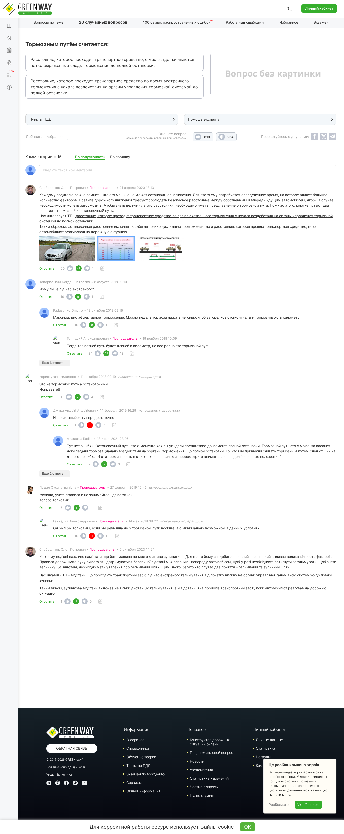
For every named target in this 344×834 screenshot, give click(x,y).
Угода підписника (59, 774)
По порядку (120, 157)
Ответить (46, 268)
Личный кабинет (319, 8)
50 (63, 268)
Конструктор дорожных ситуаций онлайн (210, 742)
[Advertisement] (181, 658)
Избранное (288, 22)
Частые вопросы (204, 787)
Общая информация (143, 791)
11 (62, 397)
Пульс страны (202, 795)
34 (90, 353)
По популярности (90, 157)
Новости (197, 761)
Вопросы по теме (48, 22)
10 (76, 325)
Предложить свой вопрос (211, 752)
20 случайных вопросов (103, 22)
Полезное (196, 729)
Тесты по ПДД (138, 765)
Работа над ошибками (245, 22)
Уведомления (201, 770)
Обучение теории (141, 757)
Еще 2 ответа (52, 473)
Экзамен (321, 22)
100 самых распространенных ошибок (176, 22)
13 (121, 353)
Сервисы (134, 782)
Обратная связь (71, 748)
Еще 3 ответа (52, 363)
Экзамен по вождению (145, 774)
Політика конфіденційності (65, 767)
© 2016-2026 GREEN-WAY (64, 759)
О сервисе (135, 740)
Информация (136, 729)
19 (62, 297)
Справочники (137, 748)
